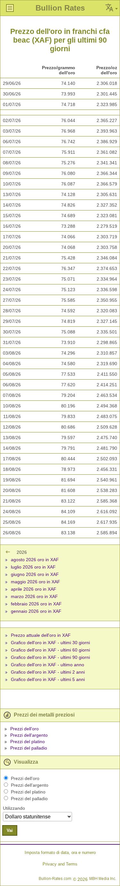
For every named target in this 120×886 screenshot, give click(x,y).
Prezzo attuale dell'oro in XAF (41, 635)
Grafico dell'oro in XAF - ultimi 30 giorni (50, 642)
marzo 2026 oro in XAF (34, 596)
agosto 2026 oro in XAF (35, 559)
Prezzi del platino (27, 741)
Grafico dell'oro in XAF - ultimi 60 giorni (50, 649)
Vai (10, 830)
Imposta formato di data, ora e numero (60, 852)
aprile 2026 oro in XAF (33, 589)
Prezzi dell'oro (24, 728)
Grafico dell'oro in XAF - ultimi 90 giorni (50, 657)
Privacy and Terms (60, 864)
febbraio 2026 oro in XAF (36, 603)
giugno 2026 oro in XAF (35, 574)
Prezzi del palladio (28, 748)
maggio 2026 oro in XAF (35, 581)
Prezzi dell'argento (29, 735)
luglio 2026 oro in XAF (33, 567)
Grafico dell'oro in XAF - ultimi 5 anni (48, 679)
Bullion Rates (60, 8)
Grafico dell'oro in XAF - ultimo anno (47, 664)
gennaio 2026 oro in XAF (36, 611)
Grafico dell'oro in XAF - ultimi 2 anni (48, 672)
